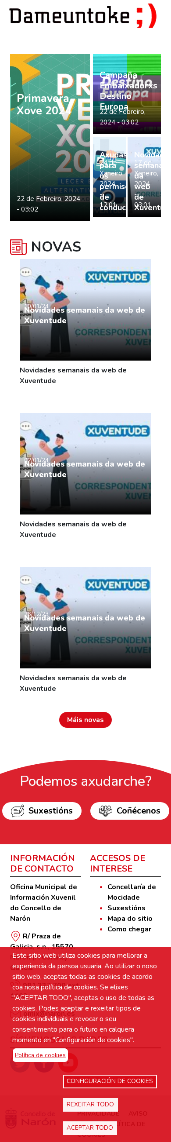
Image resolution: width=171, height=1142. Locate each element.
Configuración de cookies (110, 1081)
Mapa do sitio (130, 918)
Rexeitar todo (90, 1104)
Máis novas (85, 720)
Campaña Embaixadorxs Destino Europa (128, 91)
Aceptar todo (90, 1128)
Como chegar (129, 929)
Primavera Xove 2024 (44, 104)
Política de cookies (40, 1055)
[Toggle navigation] (34, 36)
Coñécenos (138, 811)
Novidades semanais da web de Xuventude (84, 315)
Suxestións (50, 811)
